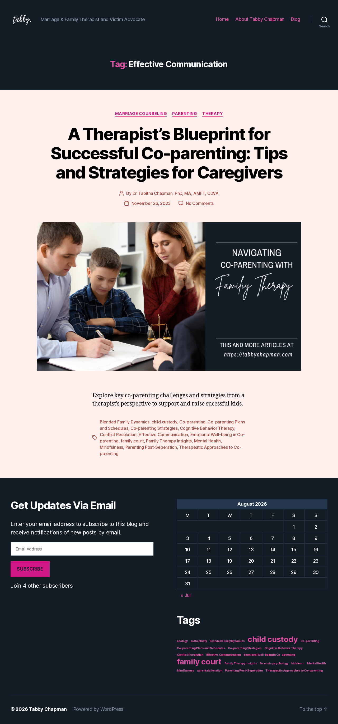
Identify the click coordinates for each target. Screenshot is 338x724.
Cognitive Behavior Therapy (207, 428)
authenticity (199, 641)
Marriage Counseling (141, 113)
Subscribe (30, 569)
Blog (295, 19)
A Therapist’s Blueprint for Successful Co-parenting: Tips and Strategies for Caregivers (169, 153)
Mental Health (207, 440)
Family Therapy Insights (169, 440)
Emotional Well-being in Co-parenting (269, 655)
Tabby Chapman (48, 709)
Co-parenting (192, 421)
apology (182, 641)
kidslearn (297, 663)
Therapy (212, 113)
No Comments (200, 203)
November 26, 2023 (151, 203)
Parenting (184, 113)
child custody (164, 421)
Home (222, 19)
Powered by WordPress (98, 709)
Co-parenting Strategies (154, 428)
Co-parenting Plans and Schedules (201, 648)
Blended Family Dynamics (124, 421)
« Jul (186, 595)
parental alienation (209, 670)
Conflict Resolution (118, 434)
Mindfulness (111, 447)
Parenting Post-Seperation (151, 447)
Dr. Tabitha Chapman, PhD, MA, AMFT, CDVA (176, 193)
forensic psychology (274, 663)
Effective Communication (163, 434)
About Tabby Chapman (259, 19)
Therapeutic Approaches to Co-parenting (294, 670)
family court (132, 440)
